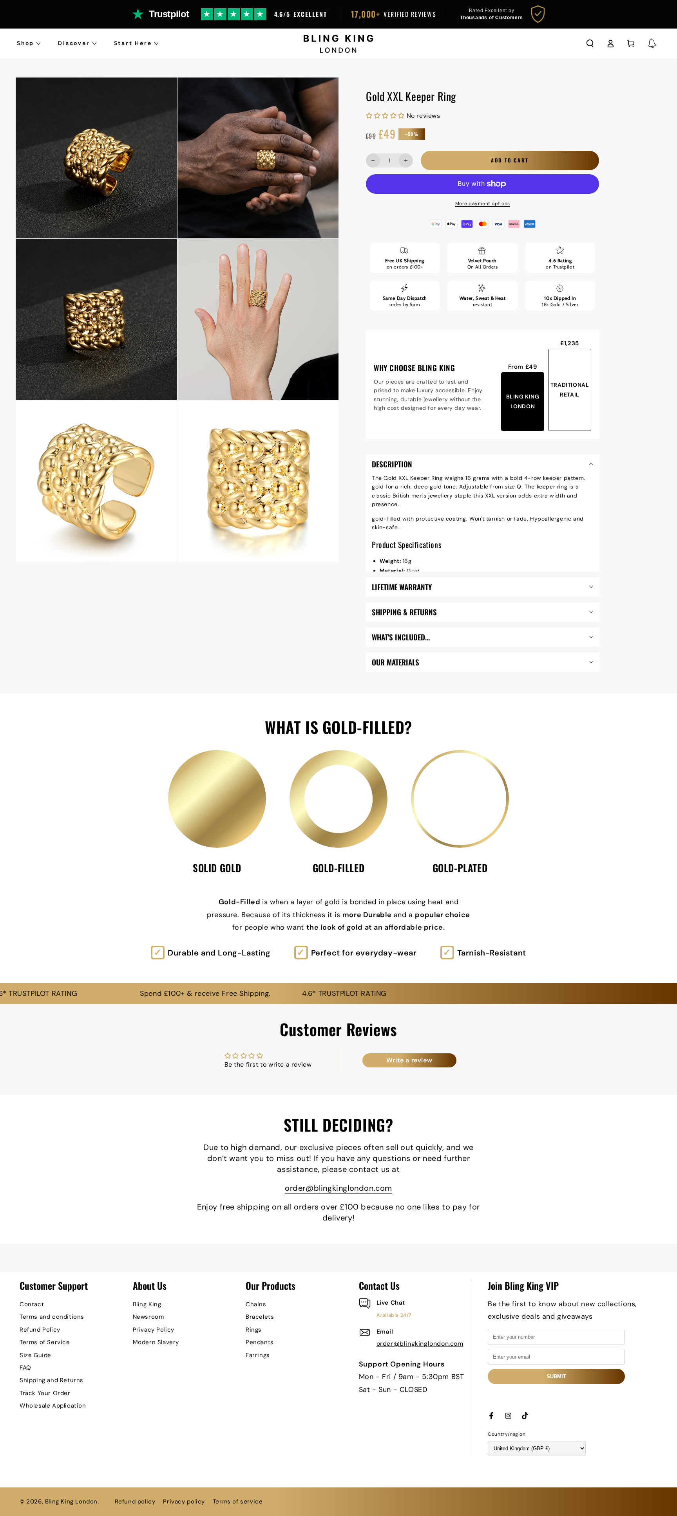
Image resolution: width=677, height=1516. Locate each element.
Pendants (260, 1342)
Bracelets (260, 1317)
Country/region (506, 1434)
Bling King (147, 1304)
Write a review (409, 1060)
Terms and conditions (52, 1317)
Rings (254, 1330)
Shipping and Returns (51, 1380)
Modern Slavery (156, 1342)
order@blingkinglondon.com (338, 1188)
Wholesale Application (53, 1406)
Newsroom (148, 1317)
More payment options (482, 203)
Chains (256, 1304)
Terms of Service (45, 1342)
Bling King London (71, 1501)
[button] (590, 43)
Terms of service (238, 1501)
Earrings (258, 1355)
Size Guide (35, 1355)
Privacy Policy (153, 1330)
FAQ (25, 1368)
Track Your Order (45, 1393)
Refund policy (135, 1501)
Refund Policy (40, 1330)
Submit (556, 1376)
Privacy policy (184, 1501)
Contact (32, 1304)
